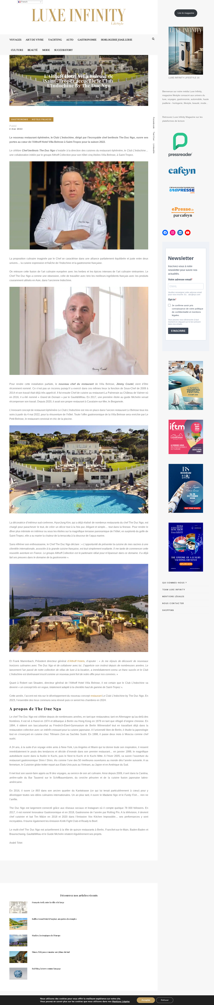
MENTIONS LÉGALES (173, 596)
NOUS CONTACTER (173, 603)
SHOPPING (168, 610)
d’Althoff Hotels (76, 661)
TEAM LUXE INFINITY (173, 589)
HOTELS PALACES (42, 119)
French (24, 2)
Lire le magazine (186, 13)
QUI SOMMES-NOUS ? (174, 582)
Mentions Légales (121, 1001)
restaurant (96, 695)
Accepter (145, 1000)
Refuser (165, 1000)
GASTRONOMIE (19, 119)
